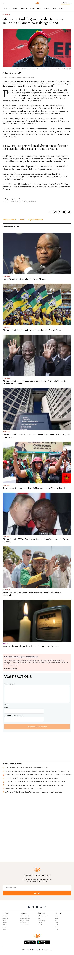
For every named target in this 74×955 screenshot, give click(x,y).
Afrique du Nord (24, 916)
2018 (56, 925)
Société (32, 8)
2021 (56, 918)
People (39, 8)
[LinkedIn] (41, 907)
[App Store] (30, 942)
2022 (56, 916)
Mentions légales (42, 920)
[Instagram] (45, 907)
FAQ (39, 918)
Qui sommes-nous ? (43, 916)
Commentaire (10, 684)
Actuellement (6, 8)
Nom (6, 708)
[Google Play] (43, 942)
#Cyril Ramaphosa (35, 220)
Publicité (40, 925)
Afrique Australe (24, 925)
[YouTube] (37, 907)
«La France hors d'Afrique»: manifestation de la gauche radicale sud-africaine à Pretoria (35, 147)
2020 (56, 920)
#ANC (22, 220)
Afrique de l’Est (24, 922)
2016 (56, 929)
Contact (40, 922)
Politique (15, 8)
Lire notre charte (10, 668)
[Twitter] (33, 907)
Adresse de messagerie (14, 716)
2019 (56, 922)
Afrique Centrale (24, 920)
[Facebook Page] (29, 907)
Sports (61, 8)
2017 (56, 927)
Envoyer (37, 893)
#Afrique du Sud (9, 220)
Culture (46, 8)
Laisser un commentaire (37, 726)
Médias (54, 8)
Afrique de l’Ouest (25, 918)
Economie (24, 8)
